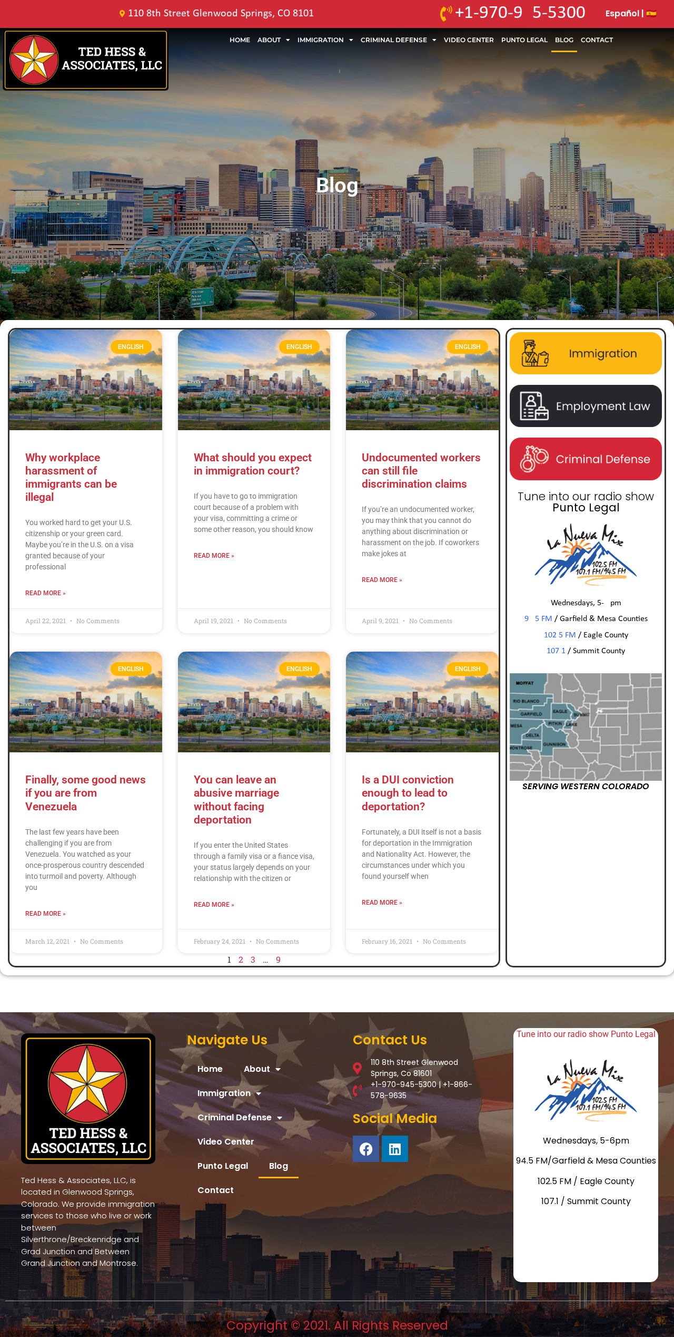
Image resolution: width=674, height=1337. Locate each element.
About (269, 40)
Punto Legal (524, 40)
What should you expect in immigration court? (253, 464)
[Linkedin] (395, 1149)
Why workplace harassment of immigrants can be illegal (71, 477)
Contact (597, 40)
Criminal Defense (394, 40)
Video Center (469, 40)
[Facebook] (366, 1149)
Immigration (321, 40)
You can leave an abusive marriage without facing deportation (236, 799)
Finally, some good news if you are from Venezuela (85, 792)
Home (240, 40)
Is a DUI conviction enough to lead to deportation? (408, 792)
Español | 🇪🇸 (631, 13)
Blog (564, 40)
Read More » (45, 593)
